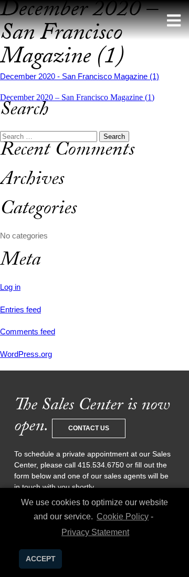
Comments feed (27, 331)
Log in (10, 286)
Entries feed (20, 309)
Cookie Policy (123, 516)
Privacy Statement (95, 532)
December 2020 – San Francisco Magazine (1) (77, 97)
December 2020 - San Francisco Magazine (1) (79, 76)
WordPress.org (26, 354)
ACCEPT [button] (41, 558)
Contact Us (88, 428)
